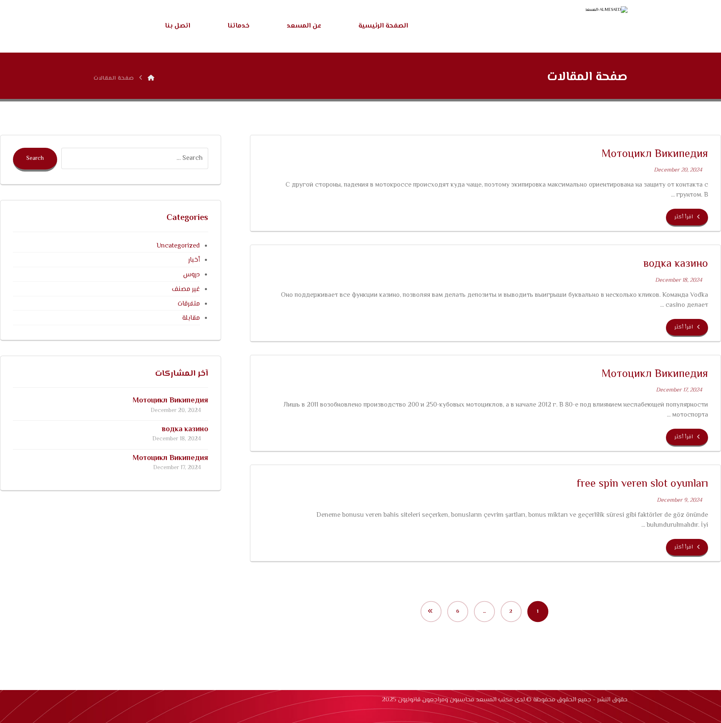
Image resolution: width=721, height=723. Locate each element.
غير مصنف (186, 289)
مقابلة (191, 318)
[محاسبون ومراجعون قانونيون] (561, 27)
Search (35, 158)
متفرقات (189, 304)
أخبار (194, 260)
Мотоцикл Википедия (170, 401)
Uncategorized (178, 246)
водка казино (185, 429)
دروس (191, 275)
